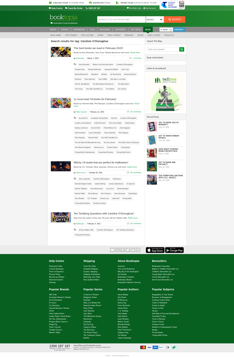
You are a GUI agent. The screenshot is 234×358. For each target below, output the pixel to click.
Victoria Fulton (112, 147)
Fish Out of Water (115, 123)
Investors (121, 266)
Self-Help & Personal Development (165, 314)
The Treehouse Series (92, 335)
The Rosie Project (90, 332)
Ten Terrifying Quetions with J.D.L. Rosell (171, 177)
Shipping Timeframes (91, 274)
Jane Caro (125, 69)
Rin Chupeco (106, 193)
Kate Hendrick (80, 133)
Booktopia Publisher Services (129, 282)
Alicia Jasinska (84, 179)
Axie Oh (114, 118)
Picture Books (157, 332)
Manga (154, 330)
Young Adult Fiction (159, 335)
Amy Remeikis (84, 65)
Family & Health (158, 305)
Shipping (89, 260)
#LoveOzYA (83, 118)
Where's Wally (54, 332)
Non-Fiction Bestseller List (162, 280)
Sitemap (52, 282)
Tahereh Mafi (93, 138)
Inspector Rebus (89, 327)
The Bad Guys (89, 330)
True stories (114, 35)
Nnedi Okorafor (122, 189)
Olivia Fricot (81, 173)
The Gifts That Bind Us (94, 89)
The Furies (79, 89)
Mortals (104, 74)
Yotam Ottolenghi (124, 338)
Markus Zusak (123, 322)
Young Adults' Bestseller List (163, 274)
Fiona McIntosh (124, 305)
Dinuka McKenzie (94, 69)
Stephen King (123, 332)
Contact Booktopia (56, 269)
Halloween (117, 179)
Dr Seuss (52, 303)
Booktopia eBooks (125, 280)
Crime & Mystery (158, 319)
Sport (141, 35)
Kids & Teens (154, 35)
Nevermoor (87, 319)
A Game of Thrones (91, 295)
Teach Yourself (55, 327)
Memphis (94, 74)
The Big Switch (123, 84)
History (155, 311)
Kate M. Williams (81, 189)
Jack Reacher (88, 311)
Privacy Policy (54, 274)
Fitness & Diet (157, 308)
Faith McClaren (100, 123)
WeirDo (86, 338)
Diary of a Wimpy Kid (91, 303)
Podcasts (169, 35)
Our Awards (122, 274)
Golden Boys (129, 123)
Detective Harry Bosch (92, 305)
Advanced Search (56, 280)
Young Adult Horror (123, 152)
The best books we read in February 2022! (98, 48)
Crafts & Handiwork (159, 303)
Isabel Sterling (100, 184)
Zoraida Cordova (99, 203)
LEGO (51, 311)
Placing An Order (55, 266)
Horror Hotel (95, 128)
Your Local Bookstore (126, 269)
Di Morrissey (123, 300)
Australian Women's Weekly (60, 297)
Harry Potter (88, 308)
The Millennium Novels (92, 316)
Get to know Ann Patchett (167, 163)
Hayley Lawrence (81, 128)
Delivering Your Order (91, 277)
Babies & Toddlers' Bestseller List (165, 269)
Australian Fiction (159, 316)
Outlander (87, 322)
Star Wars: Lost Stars (118, 79)
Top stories (71, 35)
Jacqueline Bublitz (111, 69)
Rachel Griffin (80, 193)
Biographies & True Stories (162, 295)
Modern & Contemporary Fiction (164, 327)
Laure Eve (110, 189)
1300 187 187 (94, 8)
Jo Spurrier (130, 184)
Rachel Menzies (130, 74)
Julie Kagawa (125, 128)
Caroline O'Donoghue (124, 65)
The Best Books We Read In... (104, 84)
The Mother (110, 89)
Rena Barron (93, 193)
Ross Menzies (90, 79)
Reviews (78, 79)
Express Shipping (90, 272)
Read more (135, 52)
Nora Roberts (123, 327)
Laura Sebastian (95, 133)
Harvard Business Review (59, 308)
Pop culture (87, 35)
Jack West (87, 314)
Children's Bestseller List (161, 272)
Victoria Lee (104, 198)
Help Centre (57, 8)
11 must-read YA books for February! (95, 99)
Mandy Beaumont (81, 74)
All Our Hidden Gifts (86, 230)
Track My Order (74, 8)
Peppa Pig (53, 324)
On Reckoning (115, 74)
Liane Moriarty (123, 319)
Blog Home (55, 35)
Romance (129, 35)
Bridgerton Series (90, 297)
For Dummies (54, 305)
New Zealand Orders (91, 280)
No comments (135, 112)
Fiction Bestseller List (160, 277)
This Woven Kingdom (83, 147)
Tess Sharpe (79, 198)
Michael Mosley (124, 324)
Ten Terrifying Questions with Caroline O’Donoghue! (104, 213)
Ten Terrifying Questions (125, 230)
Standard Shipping (90, 269)
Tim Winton (122, 335)
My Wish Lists (135, 8)
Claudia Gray (80, 69)
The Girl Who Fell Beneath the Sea (87, 142)
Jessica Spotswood (116, 184)
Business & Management (162, 297)
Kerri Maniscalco (96, 189)
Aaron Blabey (123, 295)
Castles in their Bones (83, 123)
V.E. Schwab (92, 198)
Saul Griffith (102, 79)
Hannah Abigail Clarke (83, 184)
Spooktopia (133, 193)
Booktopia (80, 58)
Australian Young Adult (99, 118)
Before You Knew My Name (103, 65)
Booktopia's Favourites (161, 266)
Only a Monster (109, 133)
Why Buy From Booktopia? (128, 272)
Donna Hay (122, 303)
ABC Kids (53, 295)
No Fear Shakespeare (57, 319)
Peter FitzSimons (124, 330)
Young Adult (125, 147)
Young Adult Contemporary (85, 152)
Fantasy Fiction (158, 324)
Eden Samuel (81, 112)
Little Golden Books (56, 314)
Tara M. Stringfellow (82, 84)
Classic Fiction (158, 322)
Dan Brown (122, 297)
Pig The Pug (88, 324)
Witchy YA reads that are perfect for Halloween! (101, 162)
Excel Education (55, 300)
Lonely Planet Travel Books (60, 316)
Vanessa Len (99, 147)
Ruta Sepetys (80, 138)
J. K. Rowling (123, 311)
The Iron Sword (109, 142)
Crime (100, 35)
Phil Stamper (123, 133)
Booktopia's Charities (126, 277)
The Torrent (122, 89)
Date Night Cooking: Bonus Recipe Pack (168, 150)
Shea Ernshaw (119, 193)
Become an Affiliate (56, 277)
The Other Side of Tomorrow (128, 142)
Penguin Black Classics (58, 322)
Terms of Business (56, 272)
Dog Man (86, 300)
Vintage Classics (55, 330)
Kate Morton (122, 316)
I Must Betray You (110, 128)
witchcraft (115, 198)
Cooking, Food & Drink (161, 300)
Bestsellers (159, 260)
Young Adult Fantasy (105, 152)
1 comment (137, 58)
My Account (150, 8)
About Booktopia (128, 260)
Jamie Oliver (123, 308)
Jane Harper (122, 314)
